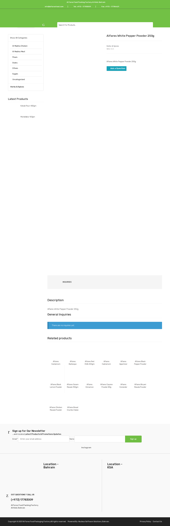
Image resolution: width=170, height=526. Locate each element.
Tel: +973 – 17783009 (82, 6)
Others (15, 68)
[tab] (63, 282)
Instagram (86, 447)
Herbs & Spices (113, 46)
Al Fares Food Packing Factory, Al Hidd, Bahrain (85, 2)
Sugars (15, 74)
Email (15, 439)
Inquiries (67, 282)
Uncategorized (18, 79)
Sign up (133, 439)
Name (71, 439)
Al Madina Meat (18, 51)
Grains (15, 63)
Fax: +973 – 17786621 (110, 6)
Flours (14, 57)
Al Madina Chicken (19, 46)
